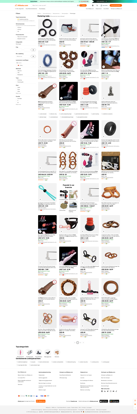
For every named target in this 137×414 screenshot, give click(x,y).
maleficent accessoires (107, 113)
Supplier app (74, 401)
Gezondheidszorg (47, 13)
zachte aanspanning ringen (66, 113)
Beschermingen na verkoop (45, 383)
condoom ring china (84, 361)
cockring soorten (95, 361)
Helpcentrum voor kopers (86, 375)
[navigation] (26, 178)
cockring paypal (106, 361)
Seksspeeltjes (65, 13)
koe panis (33, 361)
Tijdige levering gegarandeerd (45, 380)
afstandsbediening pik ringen (67, 117)
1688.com (54, 407)
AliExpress (48, 407)
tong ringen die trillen (22, 365)
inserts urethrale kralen (44, 361)
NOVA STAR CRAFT (63, 77)
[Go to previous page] (74, 342)
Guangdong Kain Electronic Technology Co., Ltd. (47, 44)
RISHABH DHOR (105, 77)
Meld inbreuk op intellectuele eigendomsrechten (86, 386)
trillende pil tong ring (71, 361)
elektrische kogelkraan (22, 361)
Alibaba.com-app (94, 401)
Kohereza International (85, 44)
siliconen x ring (53, 113)
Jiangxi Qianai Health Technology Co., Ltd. (89, 77)
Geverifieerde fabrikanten (65, 375)
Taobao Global (74, 407)
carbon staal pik (43, 113)
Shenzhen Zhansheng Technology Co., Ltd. (47, 77)
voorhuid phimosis (54, 117)
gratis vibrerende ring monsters (82, 113)
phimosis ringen (43, 117)
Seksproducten (56, 13)
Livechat (82, 377)
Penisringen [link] (72, 13)
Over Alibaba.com (22, 372)
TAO (80, 407)
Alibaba (39, 13)
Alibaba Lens (21, 401)
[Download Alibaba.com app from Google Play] (114, 401)
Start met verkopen (105, 377)
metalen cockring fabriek (58, 361)
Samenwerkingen (105, 385)
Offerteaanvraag (63, 377)
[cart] (97, 5)
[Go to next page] (83, 342)
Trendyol (84, 407)
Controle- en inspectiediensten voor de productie (47, 386)
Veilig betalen (42, 375)
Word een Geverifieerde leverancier (109, 383)
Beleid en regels (42, 389)
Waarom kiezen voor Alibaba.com (25, 375)
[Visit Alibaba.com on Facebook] (102, 391)
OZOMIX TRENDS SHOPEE (65, 44)
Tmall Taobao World (61, 407)
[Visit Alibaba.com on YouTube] (113, 391)
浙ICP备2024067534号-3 (105, 411)
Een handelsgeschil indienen (86, 380)
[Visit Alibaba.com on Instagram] (110, 391)
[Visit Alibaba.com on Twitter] (108, 391)
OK (33, 49)
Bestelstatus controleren (106, 380)
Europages (89, 407)
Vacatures (20, 384)
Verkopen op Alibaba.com (106, 375)
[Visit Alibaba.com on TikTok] (116, 391)
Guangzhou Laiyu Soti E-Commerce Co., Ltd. (110, 45)
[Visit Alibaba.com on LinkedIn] (105, 391)
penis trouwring (96, 113)
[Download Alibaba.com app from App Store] (104, 401)
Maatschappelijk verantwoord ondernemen (24, 381)
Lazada (68, 407)
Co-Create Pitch (21, 377)
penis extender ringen (35, 365)
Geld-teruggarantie (43, 377)
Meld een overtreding (85, 389)
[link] (135, 400)
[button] (78, 5)
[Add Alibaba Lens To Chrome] (40, 401)
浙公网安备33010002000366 (91, 411)
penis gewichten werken (82, 117)
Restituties (82, 383)
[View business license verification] (81, 412)
